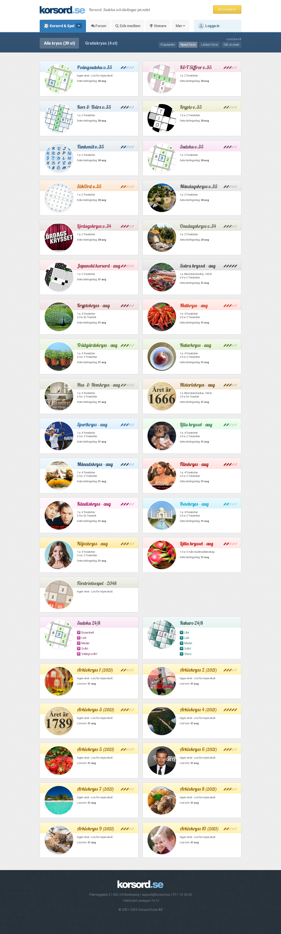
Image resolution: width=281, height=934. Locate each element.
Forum (100, 26)
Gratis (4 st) (101, 43)
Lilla (186, 632)
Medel (85, 643)
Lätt (83, 638)
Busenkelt (87, 632)
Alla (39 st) (59, 43)
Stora (187, 654)
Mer (179, 26)
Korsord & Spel (62, 26)
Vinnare (159, 26)
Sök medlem (129, 26)
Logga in (212, 26)
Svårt (84, 648)
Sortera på (233, 39)
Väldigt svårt (89, 654)
